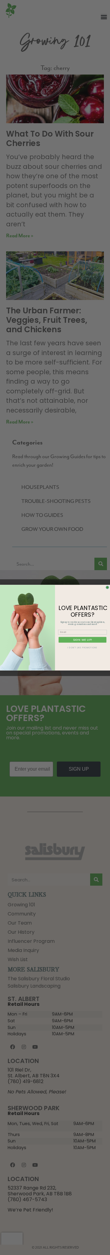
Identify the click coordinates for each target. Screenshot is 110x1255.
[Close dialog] (107, 587)
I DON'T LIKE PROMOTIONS (82, 647)
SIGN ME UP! (82, 640)
